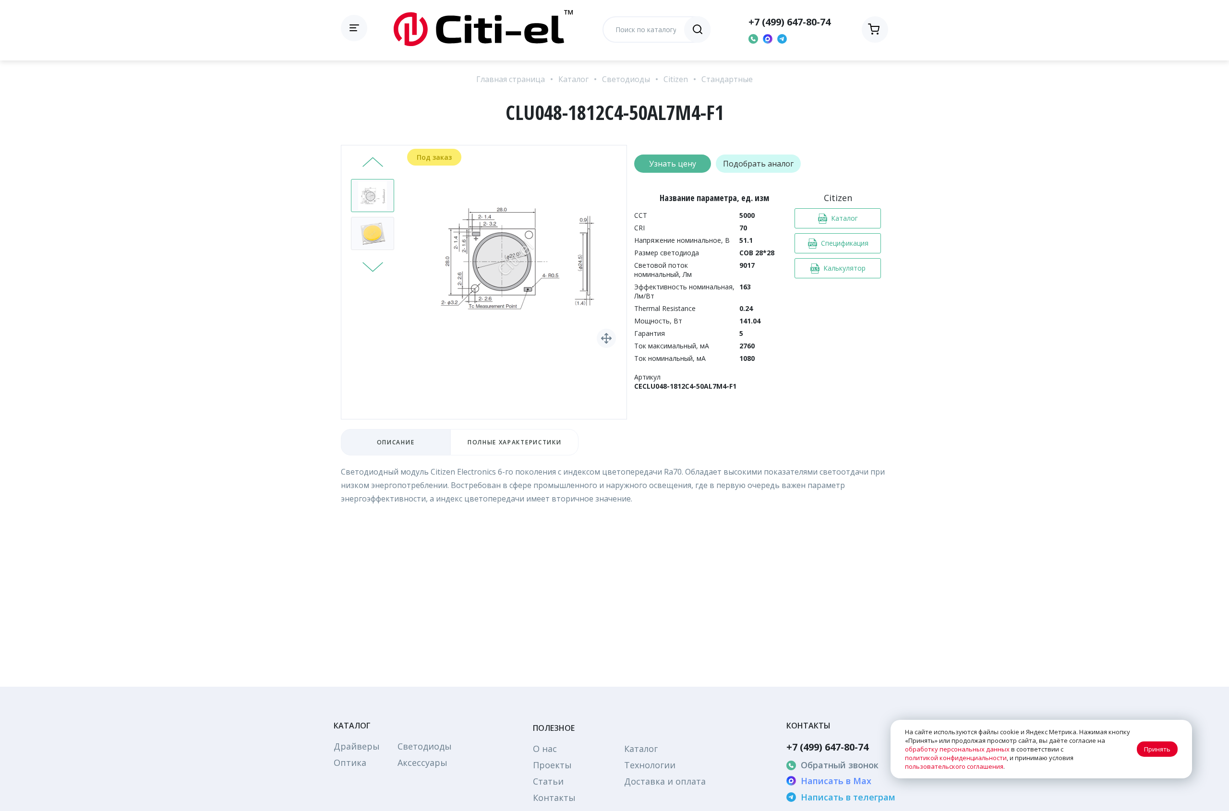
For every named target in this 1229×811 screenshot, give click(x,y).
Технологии (649, 765)
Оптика (350, 762)
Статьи (548, 781)
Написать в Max (836, 781)
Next (372, 266)
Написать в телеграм (848, 797)
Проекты (552, 765)
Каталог (573, 79)
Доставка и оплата (665, 781)
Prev (372, 163)
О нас (545, 748)
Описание (395, 442)
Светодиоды (626, 79)
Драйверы (357, 746)
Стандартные (727, 79)
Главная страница (510, 79)
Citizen (675, 79)
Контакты (554, 797)
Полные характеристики (514, 442)
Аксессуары (422, 762)
